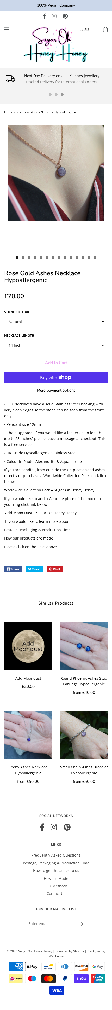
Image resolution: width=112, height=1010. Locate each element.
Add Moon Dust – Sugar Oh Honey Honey (41, 512)
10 (71, 257)
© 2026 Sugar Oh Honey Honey (29, 951)
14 (95, 257)
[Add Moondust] (28, 646)
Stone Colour (16, 312)
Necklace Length (19, 335)
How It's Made (56, 878)
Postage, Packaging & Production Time (37, 529)
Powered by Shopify (69, 951)
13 (89, 257)
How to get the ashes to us (56, 870)
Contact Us (56, 893)
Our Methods (56, 885)
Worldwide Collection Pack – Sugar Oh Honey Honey (49, 489)
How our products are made (28, 538)
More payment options (56, 390)
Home (8, 112)
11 (77, 257)
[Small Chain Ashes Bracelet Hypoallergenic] (84, 735)
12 (83, 257)
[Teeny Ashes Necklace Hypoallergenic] (28, 735)
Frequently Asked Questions (56, 855)
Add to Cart (56, 363)
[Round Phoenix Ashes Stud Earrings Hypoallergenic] (84, 646)
